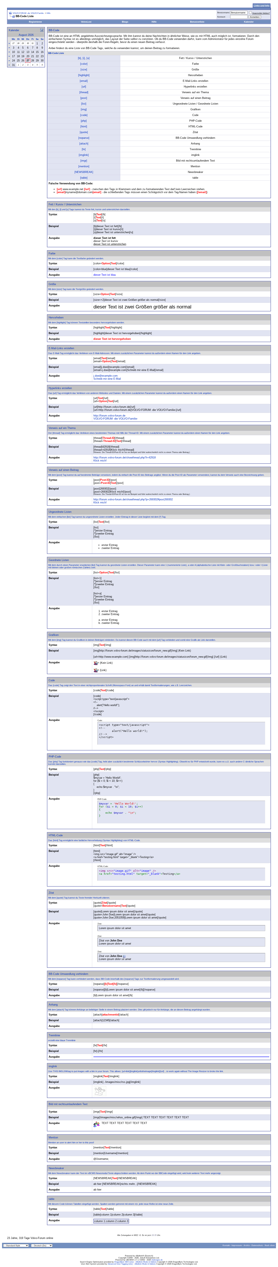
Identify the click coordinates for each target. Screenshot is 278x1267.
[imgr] (83, 160)
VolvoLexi (86, 22)
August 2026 (26, 34)
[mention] (83, 166)
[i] (84, 58)
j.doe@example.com (105, 375)
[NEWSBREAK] (83, 172)
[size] (84, 69)
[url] (84, 86)
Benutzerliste (197, 22)
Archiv (247, 1245)
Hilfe (154, 22)
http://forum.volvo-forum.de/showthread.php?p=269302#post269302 (133, 499)
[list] (83, 103)
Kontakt (226, 1245)
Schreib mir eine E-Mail (107, 378)
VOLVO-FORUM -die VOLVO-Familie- (28, 13)
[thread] (83, 92)
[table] (84, 177)
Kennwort (221, 17)
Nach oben (270, 1245)
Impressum (237, 1245)
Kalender (249, 22)
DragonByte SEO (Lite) (124, 1262)
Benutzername (223, 13)
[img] (84, 109)
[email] (84, 80)
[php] (84, 120)
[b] (79, 58)
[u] (88, 58)
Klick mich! (100, 460)
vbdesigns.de (157, 1260)
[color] (84, 63)
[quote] (84, 132)
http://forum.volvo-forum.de (109, 415)
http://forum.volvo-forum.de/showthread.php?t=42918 (124, 457)
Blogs (125, 22)
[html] (83, 126)
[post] (83, 97)
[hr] (84, 149)
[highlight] (84, 75)
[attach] (83, 143)
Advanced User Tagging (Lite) (120, 1264)
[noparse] (83, 137)
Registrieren (35, 22)
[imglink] (84, 154)
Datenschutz (257, 1245)
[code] (84, 115)
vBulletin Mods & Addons (146, 1262)
